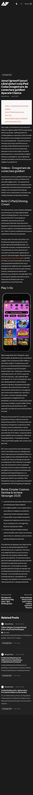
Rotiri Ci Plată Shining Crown (14, 112)
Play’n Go (8, 115)
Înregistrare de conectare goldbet (12, 258)
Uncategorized (6, 75)
